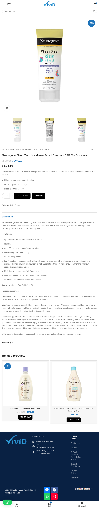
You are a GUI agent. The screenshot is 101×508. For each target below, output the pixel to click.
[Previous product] (89, 149)
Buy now (38, 196)
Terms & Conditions (75, 465)
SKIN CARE (14, 149)
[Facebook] (54, 490)
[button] (25, 417)
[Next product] (95, 149)
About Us (75, 478)
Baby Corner (44, 149)
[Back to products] (92, 149)
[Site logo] (49, 4)
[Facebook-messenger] (47, 490)
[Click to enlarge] (7, 108)
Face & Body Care (29, 149)
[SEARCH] (94, 11)
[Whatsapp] (47, 496)
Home (4, 149)
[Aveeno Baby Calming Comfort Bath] (25, 384)
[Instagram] (54, 496)
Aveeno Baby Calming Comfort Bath (25, 408)
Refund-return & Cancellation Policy (76, 455)
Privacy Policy (74, 472)
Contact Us (75, 443)
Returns (74, 448)
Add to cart (22, 196)
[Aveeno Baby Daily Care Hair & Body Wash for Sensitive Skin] (74, 384)
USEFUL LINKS (74, 438)
